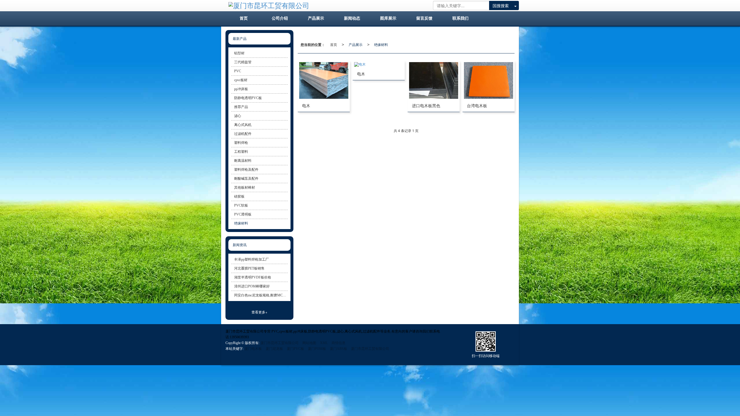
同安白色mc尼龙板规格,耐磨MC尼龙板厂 (261, 295)
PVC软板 (241, 205)
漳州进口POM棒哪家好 (252, 286)
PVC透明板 (242, 214)
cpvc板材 (240, 80)
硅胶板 (239, 196)
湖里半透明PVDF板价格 (252, 277)
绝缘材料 (381, 44)
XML (324, 343)
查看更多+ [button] (259, 311)
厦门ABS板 (338, 349)
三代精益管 (242, 62)
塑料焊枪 (241, 143)
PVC (237, 71)
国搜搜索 (501, 5)
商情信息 (338, 343)
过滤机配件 (242, 134)
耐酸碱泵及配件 (246, 179)
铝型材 (239, 53)
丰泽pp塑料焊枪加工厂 (251, 259)
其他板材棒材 (244, 187)
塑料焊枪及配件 (246, 170)
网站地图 (309, 343)
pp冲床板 (241, 89)
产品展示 (355, 44)
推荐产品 (241, 107)
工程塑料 (241, 152)
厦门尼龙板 (274, 349)
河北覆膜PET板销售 (249, 268)
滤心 (237, 116)
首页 (333, 44)
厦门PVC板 (295, 349)
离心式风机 (242, 125)
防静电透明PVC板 (248, 98)
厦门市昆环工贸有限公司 (279, 343)
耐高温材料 (242, 161)
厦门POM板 (317, 349)
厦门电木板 (253, 349)
